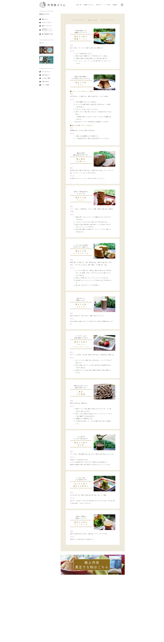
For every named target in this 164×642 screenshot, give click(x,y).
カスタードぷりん (46, 22)
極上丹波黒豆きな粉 (47, 34)
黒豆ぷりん (45, 19)
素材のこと (99, 4)
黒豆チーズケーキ (46, 26)
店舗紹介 (115, 4)
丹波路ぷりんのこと (88, 4)
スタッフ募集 (45, 85)
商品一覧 (78, 4)
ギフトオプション (46, 71)
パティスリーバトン (47, 30)
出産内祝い (46, 60)
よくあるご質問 (46, 78)
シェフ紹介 (107, 4)
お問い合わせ (45, 81)
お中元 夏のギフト (46, 50)
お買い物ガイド (46, 75)
